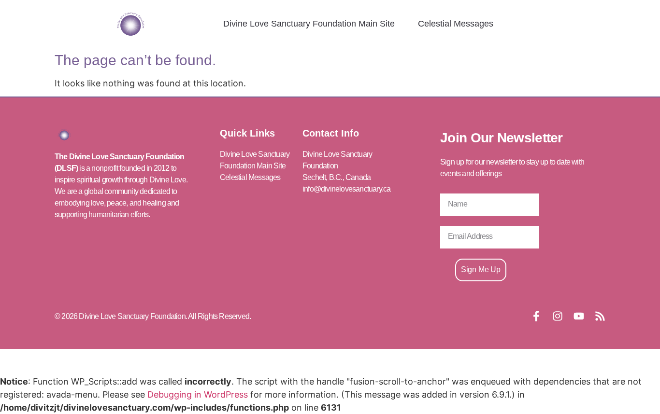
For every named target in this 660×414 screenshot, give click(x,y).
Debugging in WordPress (197, 394)
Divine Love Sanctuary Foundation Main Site (309, 23)
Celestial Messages (455, 23)
